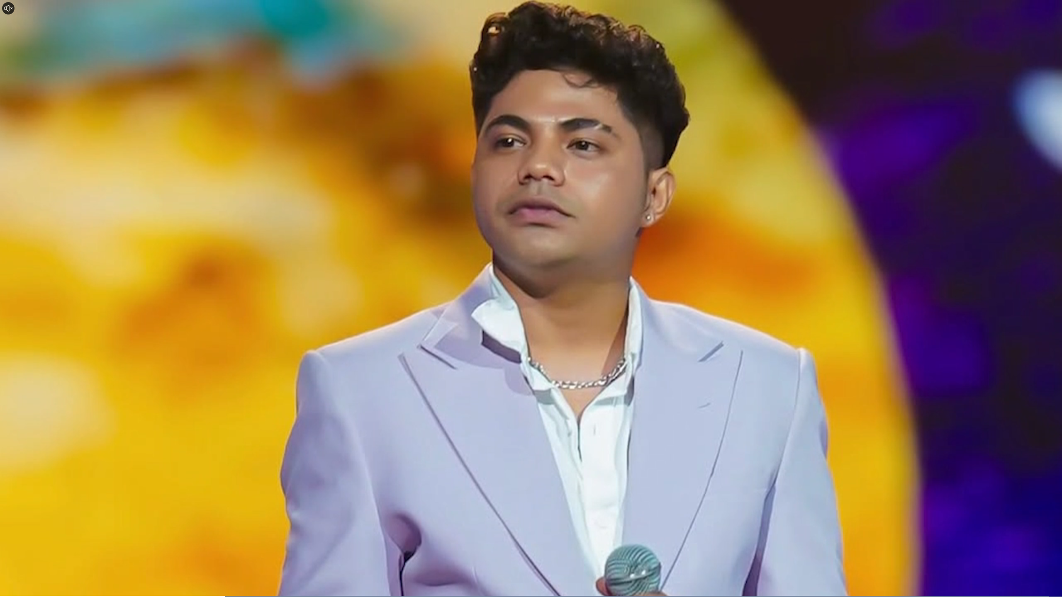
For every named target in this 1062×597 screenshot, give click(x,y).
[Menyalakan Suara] (8, 8)
